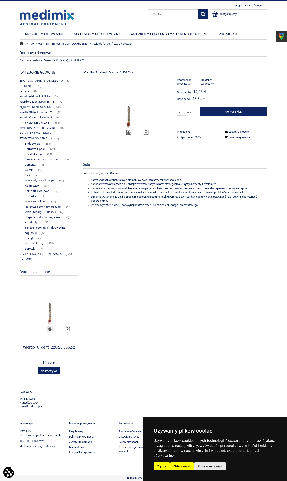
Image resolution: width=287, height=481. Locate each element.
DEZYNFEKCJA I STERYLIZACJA (41, 254)
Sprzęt (29, 238)
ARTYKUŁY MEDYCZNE (34, 122)
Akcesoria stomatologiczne (42, 159)
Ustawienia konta (129, 436)
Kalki (28, 175)
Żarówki (30, 248)
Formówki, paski (35, 149)
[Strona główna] (47, 17)
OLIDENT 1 (27, 86)
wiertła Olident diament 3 (36, 117)
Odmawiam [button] (182, 466)
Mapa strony (76, 447)
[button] (236, 131)
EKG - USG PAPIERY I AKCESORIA (41, 80)
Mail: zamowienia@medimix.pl (37, 446)
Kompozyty (32, 185)
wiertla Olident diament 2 (36, 112)
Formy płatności (128, 441)
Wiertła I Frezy (34, 243)
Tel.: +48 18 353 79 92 (32, 440)
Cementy (30, 164)
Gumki (29, 170)
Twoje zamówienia (130, 431)
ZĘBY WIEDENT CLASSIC (36, 107)
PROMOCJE (27, 259)
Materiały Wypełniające (40, 180)
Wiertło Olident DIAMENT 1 (37, 101)
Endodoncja (32, 143)
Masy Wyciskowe (36, 201)
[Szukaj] (203, 14)
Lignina (24, 91)
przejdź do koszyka (31, 406)
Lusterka (30, 196)
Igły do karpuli (34, 154)
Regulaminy (76, 431)
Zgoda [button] (161, 466)
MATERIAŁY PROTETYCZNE (38, 128)
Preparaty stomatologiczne (42, 217)
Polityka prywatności (81, 436)
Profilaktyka (33, 222)
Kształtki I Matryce (37, 191)
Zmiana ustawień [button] (210, 466)
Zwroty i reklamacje (80, 441)
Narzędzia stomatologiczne (43, 206)
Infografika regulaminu (82, 452)
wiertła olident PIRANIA (35, 96)
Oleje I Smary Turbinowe (40, 212)
